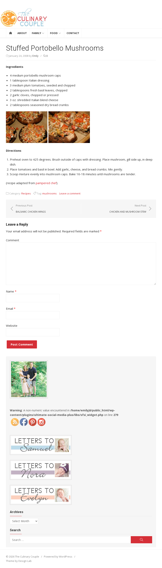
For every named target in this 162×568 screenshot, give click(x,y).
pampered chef (46, 183)
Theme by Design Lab (19, 561)
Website (11, 326)
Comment (12, 240)
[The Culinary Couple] (81, 18)
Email (10, 309)
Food (54, 33)
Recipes (26, 193)
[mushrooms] (48, 142)
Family (36, 33)
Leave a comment (69, 193)
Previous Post (31, 208)
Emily (35, 56)
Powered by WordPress (58, 556)
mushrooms (49, 193)
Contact (73, 33)
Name (11, 291)
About (22, 33)
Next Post (127, 208)
